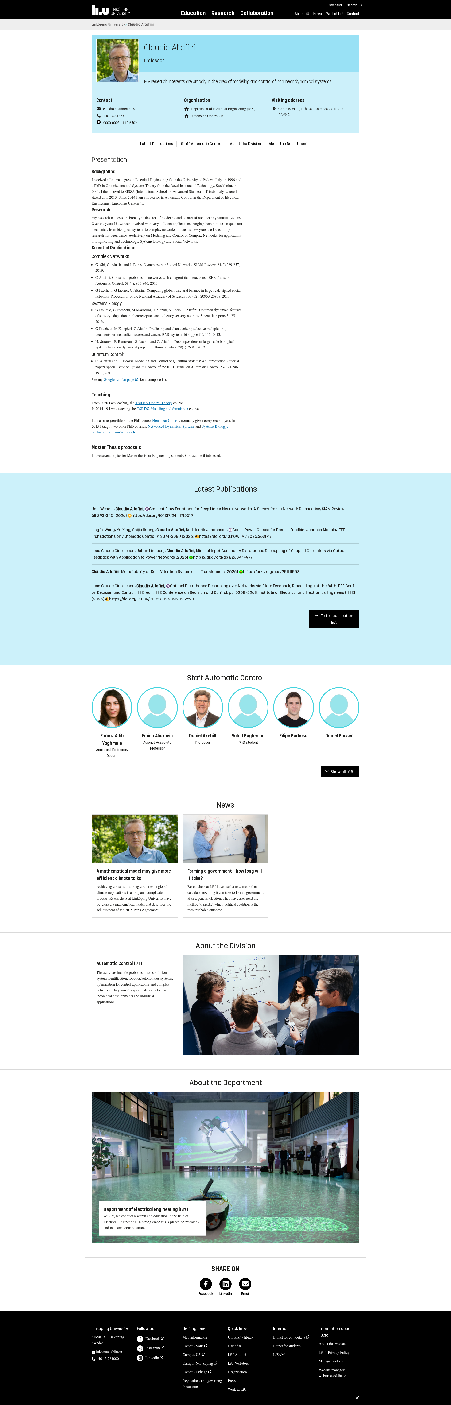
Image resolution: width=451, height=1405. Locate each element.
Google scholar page (119, 379)
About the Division (245, 143)
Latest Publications (156, 143)
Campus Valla (193, 1345)
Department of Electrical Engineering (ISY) (223, 108)
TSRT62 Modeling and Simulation (162, 408)
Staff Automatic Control (201, 143)
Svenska (335, 5)
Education (193, 13)
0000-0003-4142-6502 (120, 122)
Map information (195, 1337)
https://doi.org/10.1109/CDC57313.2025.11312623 (151, 599)
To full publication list (337, 619)
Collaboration (256, 13)
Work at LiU (334, 14)
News (317, 14)
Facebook (152, 1338)
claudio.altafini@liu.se (119, 108)
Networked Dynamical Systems (171, 426)
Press (232, 1380)
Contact (353, 14)
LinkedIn (152, 1357)
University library (241, 1337)
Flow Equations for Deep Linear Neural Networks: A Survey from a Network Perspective (234, 508)
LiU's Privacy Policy (334, 1352)
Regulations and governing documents (202, 1383)
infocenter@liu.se (109, 1351)
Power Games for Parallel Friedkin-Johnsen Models (283, 529)
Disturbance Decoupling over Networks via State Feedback (229, 585)
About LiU (302, 14)
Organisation (237, 1371)
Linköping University (108, 25)
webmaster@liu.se (332, 1375)
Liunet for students (287, 1345)
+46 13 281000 (107, 1358)
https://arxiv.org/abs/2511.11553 (270, 571)
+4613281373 (113, 115)
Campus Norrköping (198, 1363)
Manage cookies (331, 1361)
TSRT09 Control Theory (153, 402)
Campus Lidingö (195, 1371)
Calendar (234, 1345)
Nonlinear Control (165, 420)
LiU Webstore (238, 1363)
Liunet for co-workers (289, 1337)
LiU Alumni (237, 1354)
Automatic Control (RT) (208, 115)
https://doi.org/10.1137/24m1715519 (161, 515)
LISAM (279, 1354)
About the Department (288, 143)
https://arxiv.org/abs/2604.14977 (222, 557)
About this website (332, 1343)
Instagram (152, 1347)
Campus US (192, 1354)
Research (222, 13)
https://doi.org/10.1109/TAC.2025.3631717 (235, 536)
